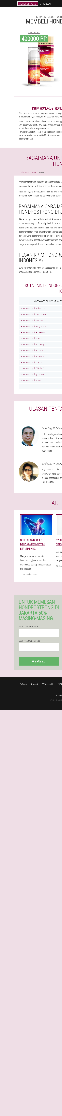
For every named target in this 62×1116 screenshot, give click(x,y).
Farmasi (23, 684)
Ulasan (34, 684)
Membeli (39, 661)
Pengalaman (47, 684)
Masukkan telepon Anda (29, 641)
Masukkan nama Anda (28, 626)
